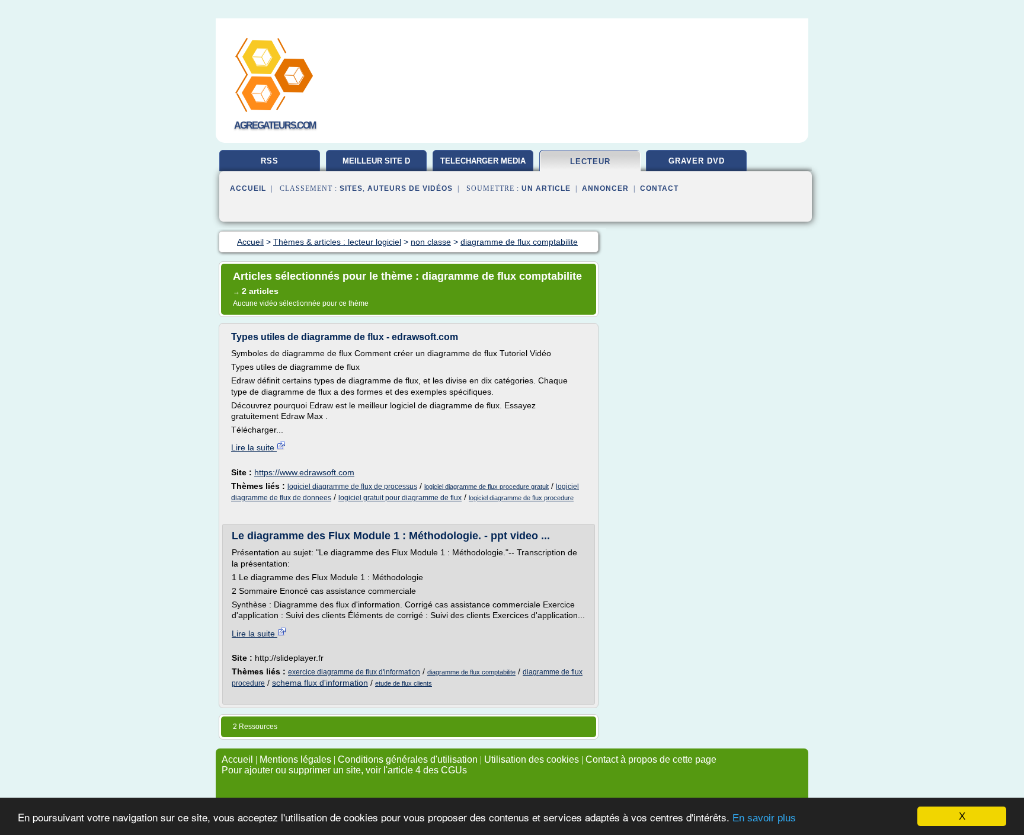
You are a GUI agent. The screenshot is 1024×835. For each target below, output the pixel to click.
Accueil (248, 188)
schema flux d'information (320, 682)
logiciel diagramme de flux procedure (521, 497)
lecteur (590, 161)
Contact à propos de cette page (650, 759)
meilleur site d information (376, 165)
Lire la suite (254, 447)
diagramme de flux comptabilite (471, 672)
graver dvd (696, 160)
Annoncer (605, 188)
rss (270, 160)
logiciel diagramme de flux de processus (352, 486)
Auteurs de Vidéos (410, 188)
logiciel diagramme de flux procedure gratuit (486, 486)
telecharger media (483, 160)
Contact (659, 188)
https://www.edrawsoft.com (304, 472)
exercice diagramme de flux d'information (354, 672)
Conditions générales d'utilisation (408, 759)
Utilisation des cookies (531, 759)
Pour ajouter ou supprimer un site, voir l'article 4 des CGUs (344, 770)
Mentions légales (295, 759)
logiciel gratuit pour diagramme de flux (400, 498)
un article (546, 188)
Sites (351, 188)
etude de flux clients (403, 683)
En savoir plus (764, 818)
